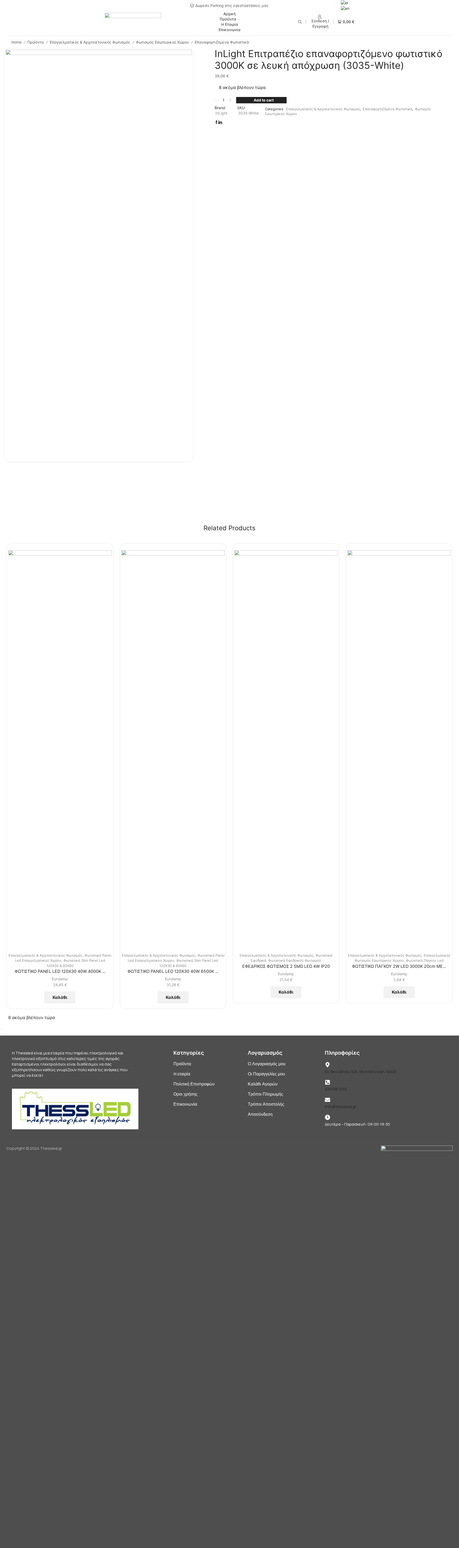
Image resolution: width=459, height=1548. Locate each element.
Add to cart (264, 100)
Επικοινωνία (229, 29)
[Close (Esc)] (0, 1028)
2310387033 (336, 1089)
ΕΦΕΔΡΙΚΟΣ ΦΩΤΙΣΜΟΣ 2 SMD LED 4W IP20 (286, 966)
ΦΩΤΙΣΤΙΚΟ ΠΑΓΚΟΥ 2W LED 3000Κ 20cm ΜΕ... (399, 966)
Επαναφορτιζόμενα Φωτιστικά (222, 42)
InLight (221, 113)
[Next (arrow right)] (2, 1034)
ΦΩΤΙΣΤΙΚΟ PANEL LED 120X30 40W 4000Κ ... (60, 971)
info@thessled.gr (340, 1106)
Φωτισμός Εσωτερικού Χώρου (162, 42)
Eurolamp (60, 979)
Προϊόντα (228, 19)
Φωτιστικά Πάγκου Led (425, 960)
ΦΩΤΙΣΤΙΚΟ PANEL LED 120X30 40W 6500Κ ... (173, 971)
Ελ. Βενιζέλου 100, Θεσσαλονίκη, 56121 (361, 1071)
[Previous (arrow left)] (0, 1034)
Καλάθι (60, 997)
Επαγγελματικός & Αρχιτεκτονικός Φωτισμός (90, 42)
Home (16, 42)
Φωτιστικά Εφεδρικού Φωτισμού (294, 960)
